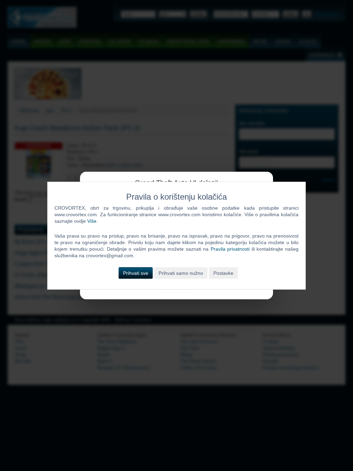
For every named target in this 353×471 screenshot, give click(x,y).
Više (92, 221)
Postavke (223, 272)
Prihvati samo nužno (181, 272)
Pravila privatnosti (230, 249)
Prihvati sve (135, 272)
